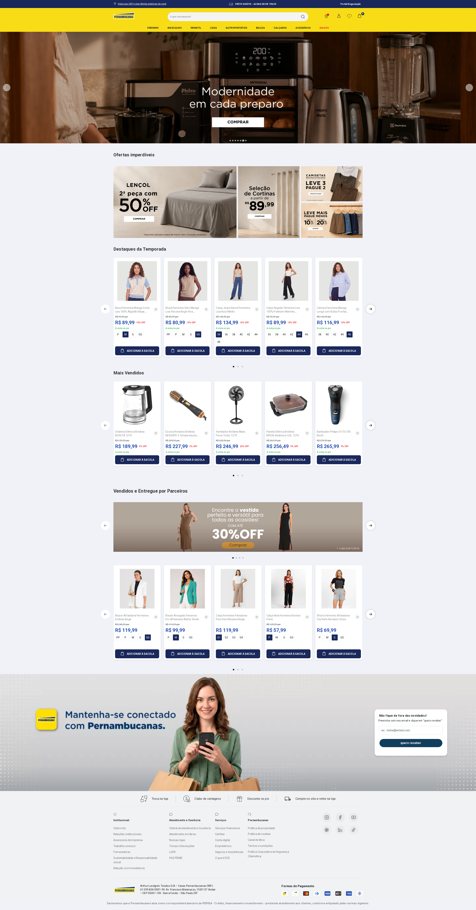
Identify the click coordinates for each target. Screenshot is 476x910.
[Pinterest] (326, 830)
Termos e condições (260, 845)
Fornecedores (121, 852)
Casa (213, 28)
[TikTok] (353, 830)
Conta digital (222, 840)
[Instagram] (326, 817)
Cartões (220, 834)
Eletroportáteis (236, 28)
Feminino (153, 28)
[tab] (230, 140)
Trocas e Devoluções (182, 846)
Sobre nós (119, 828)
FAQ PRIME (175, 857)
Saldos (324, 28)
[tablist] (238, 364)
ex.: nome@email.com (395, 730)
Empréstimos (223, 846)
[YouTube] (353, 817)
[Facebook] (340, 817)
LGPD (172, 852)
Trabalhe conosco (124, 846)
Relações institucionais (127, 834)
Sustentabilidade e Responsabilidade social (135, 860)
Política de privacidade (261, 828)
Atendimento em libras (182, 834)
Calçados (280, 28)
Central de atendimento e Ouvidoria (190, 828)
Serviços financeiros (227, 828)
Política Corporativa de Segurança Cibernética (268, 854)
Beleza (260, 28)
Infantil (196, 28)
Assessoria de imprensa (128, 840)
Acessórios (303, 28)
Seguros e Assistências (229, 852)
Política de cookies (259, 833)
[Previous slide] (6, 87)
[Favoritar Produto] (155, 309)
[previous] (105, 309)
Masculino (174, 28)
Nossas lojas (177, 840)
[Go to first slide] (469, 87)
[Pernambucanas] (123, 15)
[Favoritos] (349, 16)
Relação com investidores (129, 868)
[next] (370, 309)
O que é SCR (222, 857)
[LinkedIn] (340, 830)
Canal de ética (256, 839)
